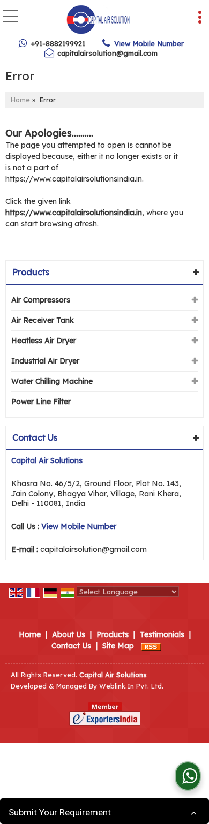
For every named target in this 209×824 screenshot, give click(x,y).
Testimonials (162, 634)
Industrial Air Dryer (45, 361)
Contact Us (71, 646)
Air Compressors (40, 300)
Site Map (118, 646)
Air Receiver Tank (42, 320)
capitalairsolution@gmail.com (107, 53)
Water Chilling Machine (52, 381)
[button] (149, 43)
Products (30, 272)
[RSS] (151, 646)
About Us (68, 634)
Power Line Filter (41, 401)
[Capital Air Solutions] (98, 20)
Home (20, 99)
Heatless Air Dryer (43, 340)
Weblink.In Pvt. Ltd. (131, 686)
